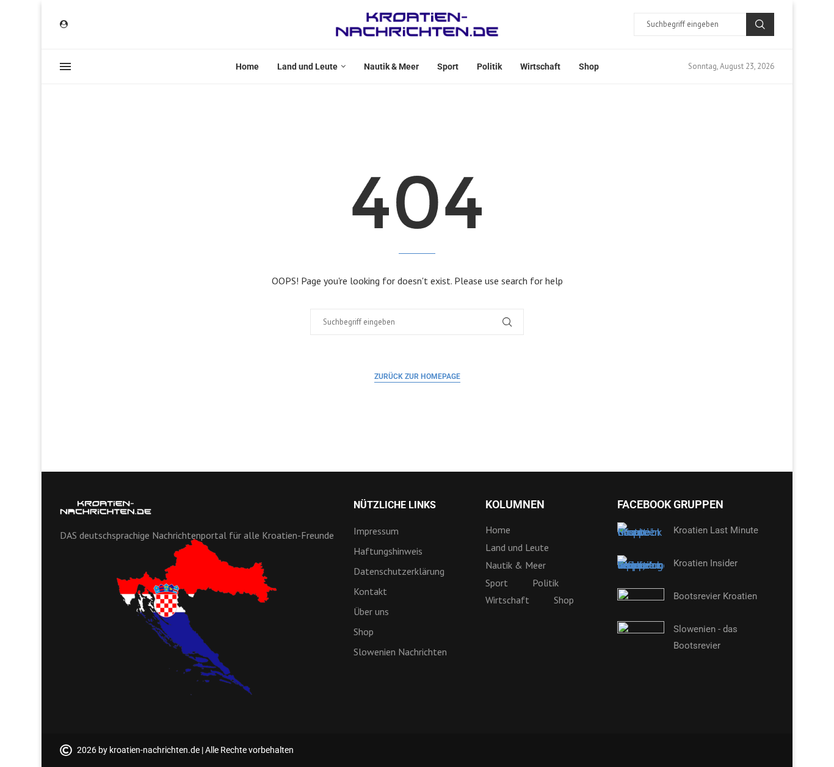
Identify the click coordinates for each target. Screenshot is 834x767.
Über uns (371, 611)
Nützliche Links (395, 505)
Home (247, 66)
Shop (589, 66)
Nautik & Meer (391, 66)
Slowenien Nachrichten (400, 652)
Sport (448, 66)
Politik (489, 66)
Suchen (760, 24)
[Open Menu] (65, 66)
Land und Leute (307, 66)
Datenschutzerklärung (399, 571)
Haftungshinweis (388, 551)
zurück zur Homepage (417, 376)
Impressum (376, 531)
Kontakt (370, 591)
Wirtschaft (540, 66)
